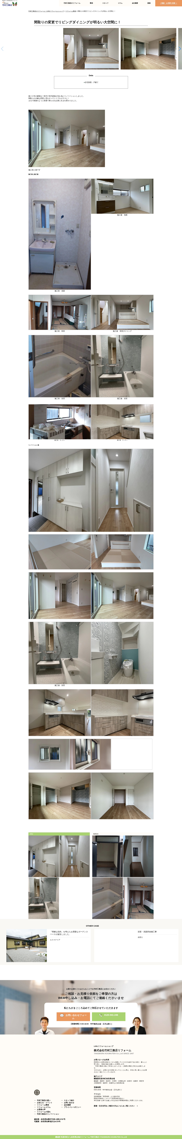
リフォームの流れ (44, 1112)
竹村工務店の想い (44, 1100)
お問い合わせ (69, 1103)
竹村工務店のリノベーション (48, 1114)
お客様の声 (41, 1109)
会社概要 (67, 1105)
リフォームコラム (44, 1107)
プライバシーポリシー (72, 1107)
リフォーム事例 (43, 1105)
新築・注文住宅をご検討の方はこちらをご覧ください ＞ (116, 1106)
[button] (179, 49)
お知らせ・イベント (44, 1103)
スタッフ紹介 (69, 1100)
